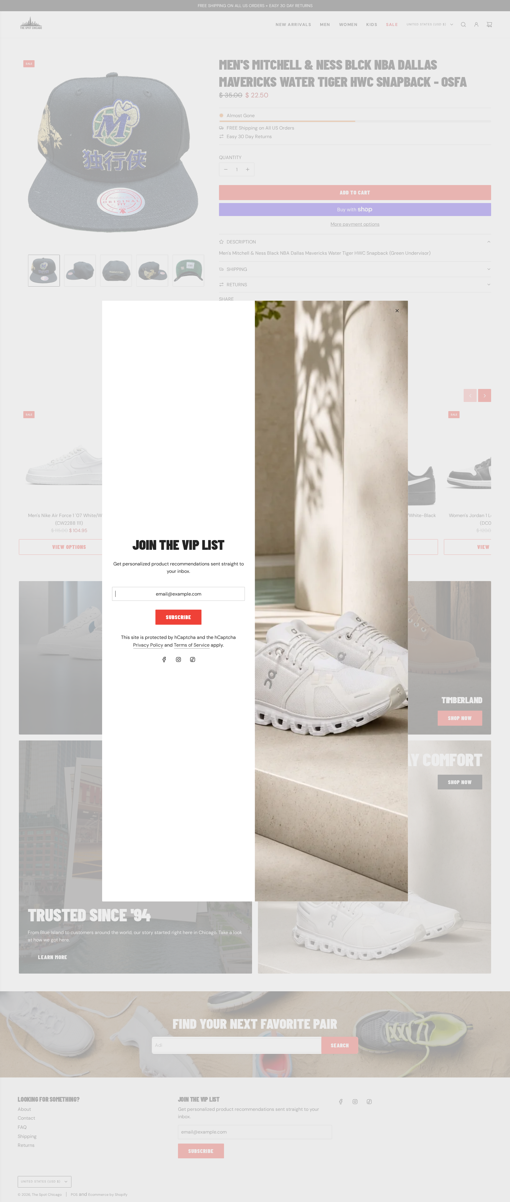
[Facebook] (164, 659)
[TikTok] (192, 659)
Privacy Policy (148, 645)
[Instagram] (178, 659)
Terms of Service (192, 645)
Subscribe (178, 617)
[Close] (396, 310)
